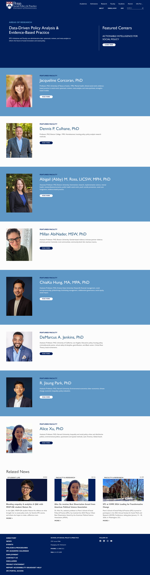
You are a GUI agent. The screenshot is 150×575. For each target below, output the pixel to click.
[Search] (143, 8)
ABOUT (101, 8)
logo (21, 6)
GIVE (122, 8)
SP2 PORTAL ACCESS (14, 571)
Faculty (112, 4)
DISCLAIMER (11, 561)
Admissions (94, 4)
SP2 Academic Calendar (17, 551)
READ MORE (46, 97)
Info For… (139, 4)
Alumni (130, 4)
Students (121, 4)
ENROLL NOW (112, 8)
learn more (109, 45)
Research (104, 4)
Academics (83, 4)
